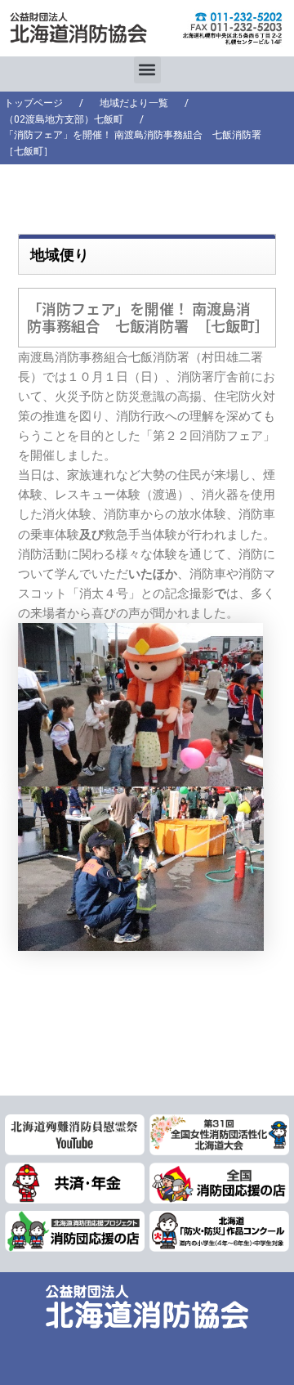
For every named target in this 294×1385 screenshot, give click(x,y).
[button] (147, 69)
